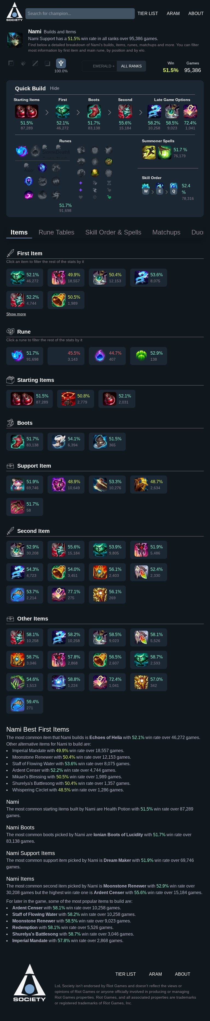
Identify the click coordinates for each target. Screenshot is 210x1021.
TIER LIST (148, 13)
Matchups (166, 232)
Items (19, 232)
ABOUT (196, 13)
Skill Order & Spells (113, 232)
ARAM (173, 13)
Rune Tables (56, 232)
